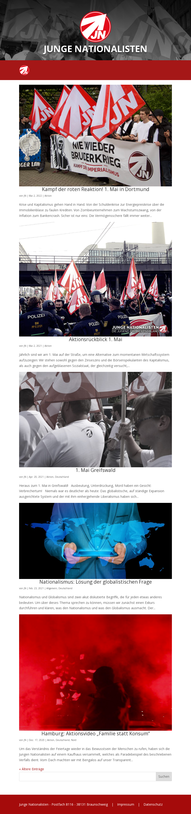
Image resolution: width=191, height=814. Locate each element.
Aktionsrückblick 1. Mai (95, 339)
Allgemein (51, 588)
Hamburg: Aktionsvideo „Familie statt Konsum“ (95, 733)
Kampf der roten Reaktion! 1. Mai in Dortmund (95, 189)
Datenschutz (153, 804)
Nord (73, 740)
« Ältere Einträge (31, 769)
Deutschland (62, 476)
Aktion (48, 195)
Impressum (125, 804)
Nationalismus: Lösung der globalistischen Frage (95, 582)
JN (25, 195)
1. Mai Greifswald (95, 470)
